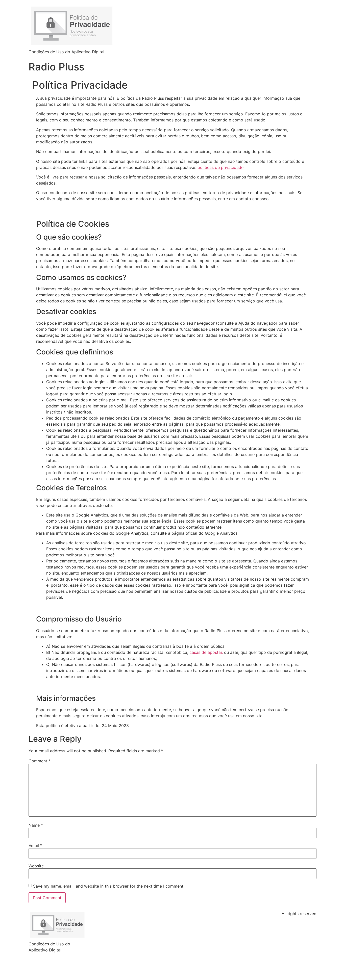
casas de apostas (206, 652)
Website (36, 866)
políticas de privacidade (220, 167)
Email (35, 845)
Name (36, 825)
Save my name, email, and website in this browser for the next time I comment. (108, 886)
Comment (40, 761)
